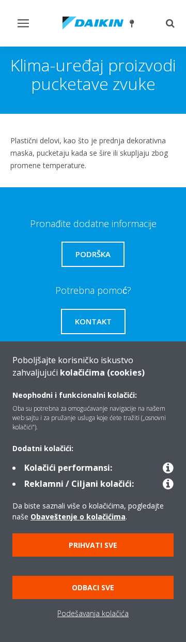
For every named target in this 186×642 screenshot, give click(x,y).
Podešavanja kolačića (93, 613)
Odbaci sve (93, 587)
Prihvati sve (93, 545)
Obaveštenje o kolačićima (78, 516)
